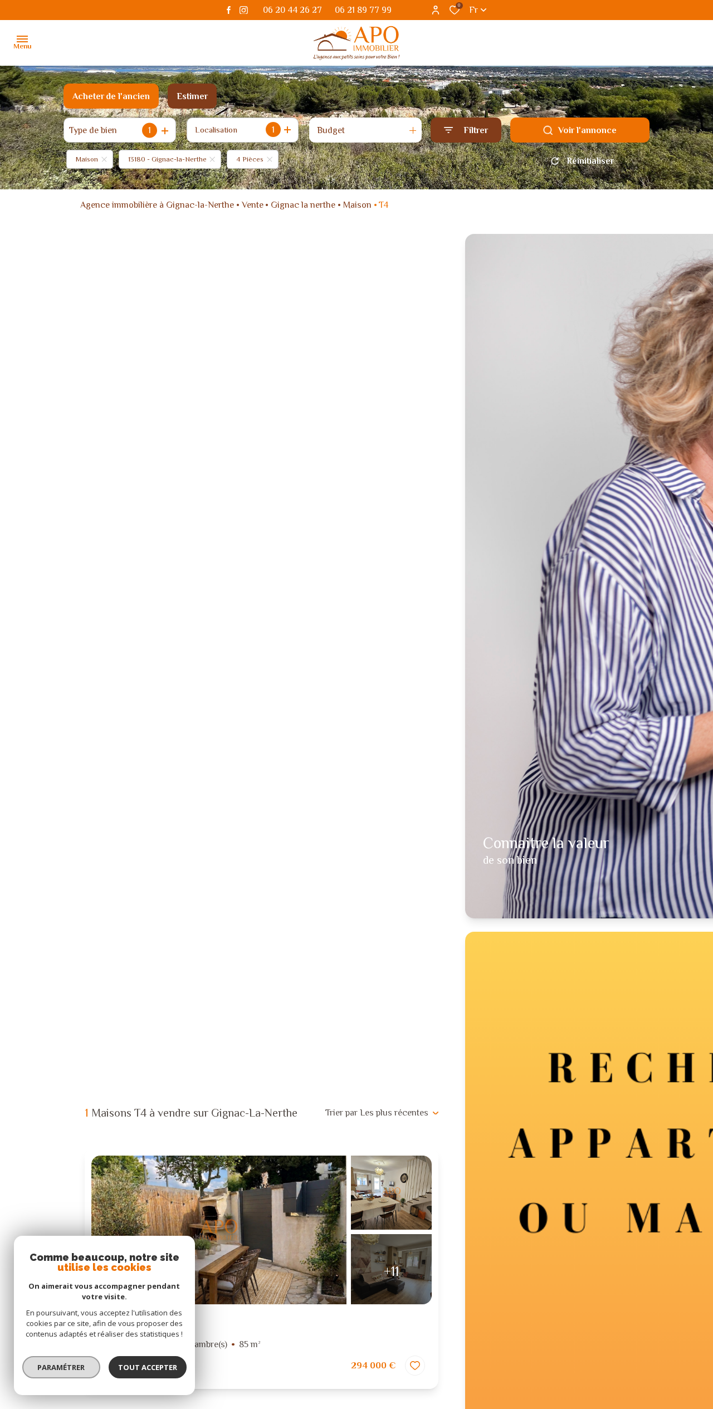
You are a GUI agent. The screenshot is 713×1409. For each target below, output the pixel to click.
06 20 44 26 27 (292, 10)
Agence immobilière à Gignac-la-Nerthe (157, 205)
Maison (357, 205)
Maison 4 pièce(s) (179, 1344)
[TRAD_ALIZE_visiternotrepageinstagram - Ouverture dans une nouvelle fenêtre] (244, 10)
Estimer (192, 96)
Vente (252, 205)
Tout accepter (147, 1367)
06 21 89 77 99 (363, 10)
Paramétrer (61, 1367)
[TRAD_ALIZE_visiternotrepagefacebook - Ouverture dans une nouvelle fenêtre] (229, 10)
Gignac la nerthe (303, 205)
